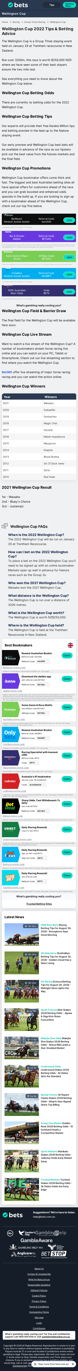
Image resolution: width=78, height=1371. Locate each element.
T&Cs (27, 227)
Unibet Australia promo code (17, 839)
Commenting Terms (39, 1312)
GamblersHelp (20, 1365)
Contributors (39, 1328)
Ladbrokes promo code (14, 791)
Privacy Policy (39, 1301)
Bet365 (7, 372)
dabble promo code (12, 691)
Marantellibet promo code (16, 767)
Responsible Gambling (39, 1285)
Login (39, 1323)
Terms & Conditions (39, 1306)
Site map (39, 1317)
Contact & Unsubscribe (39, 1274)
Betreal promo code (13, 816)
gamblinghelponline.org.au (56, 1336)
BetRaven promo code (14, 667)
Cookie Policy (39, 1295)
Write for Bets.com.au (39, 1279)
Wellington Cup (14, 13)
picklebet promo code (14, 719)
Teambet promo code (13, 887)
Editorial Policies (39, 1290)
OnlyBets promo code (14, 744)
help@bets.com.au (44, 1216)
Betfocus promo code (13, 864)
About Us (39, 1268)
